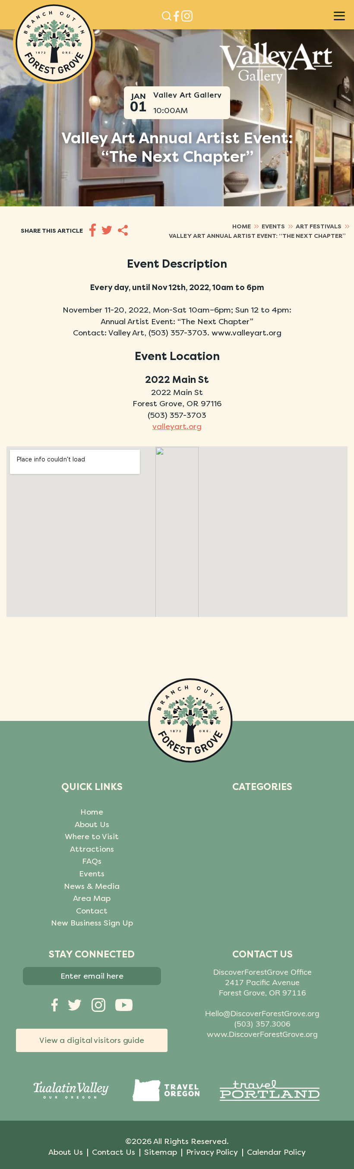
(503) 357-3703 (177, 415)
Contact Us (113, 1152)
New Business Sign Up (92, 923)
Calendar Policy (276, 1152)
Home (91, 812)
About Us (92, 824)
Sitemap (160, 1152)
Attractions (92, 849)
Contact (91, 911)
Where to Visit (92, 836)
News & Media (92, 886)
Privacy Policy (212, 1152)
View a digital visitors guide (91, 1040)
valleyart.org (177, 426)
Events (91, 873)
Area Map (92, 898)
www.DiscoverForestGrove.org (262, 1034)
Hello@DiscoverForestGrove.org (262, 1013)
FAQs (91, 861)
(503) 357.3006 (262, 1024)
